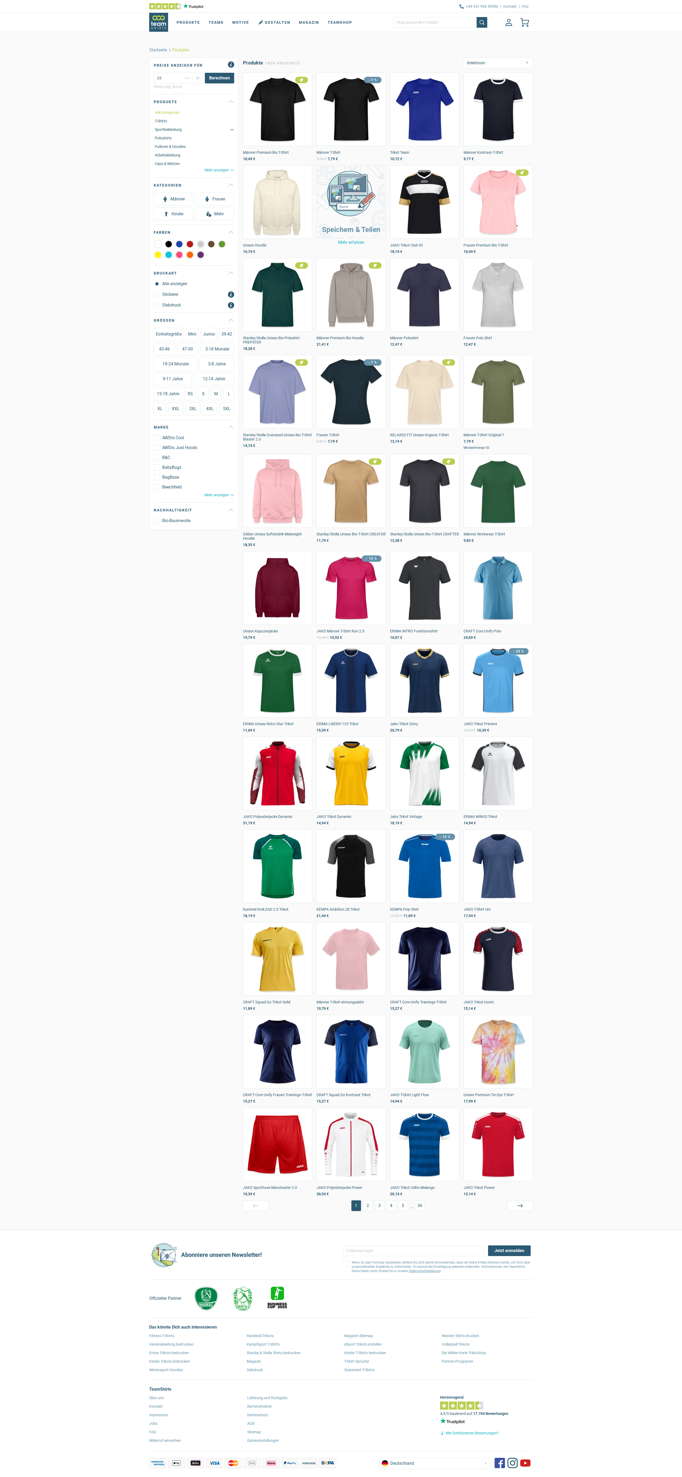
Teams (216, 22)
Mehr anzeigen (217, 170)
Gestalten (277, 22)
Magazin (309, 22)
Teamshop (340, 22)
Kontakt (510, 6)
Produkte (188, 22)
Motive (240, 22)
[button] (351, 201)
